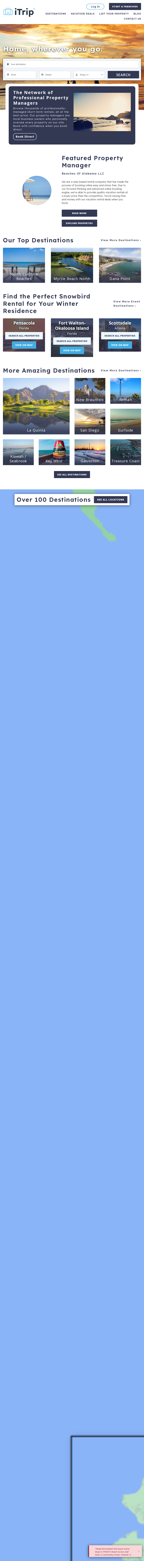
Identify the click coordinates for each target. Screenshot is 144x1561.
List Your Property (114, 13)
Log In (95, 6)
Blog (137, 13)
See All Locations (110, 499)
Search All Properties (24, 335)
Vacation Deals (82, 13)
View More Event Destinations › (126, 303)
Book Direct (25, 136)
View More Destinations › (121, 240)
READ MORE (79, 213)
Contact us (132, 18)
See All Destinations (72, 474)
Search (123, 74)
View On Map (24, 345)
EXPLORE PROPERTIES (79, 223)
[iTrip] (19, 11)
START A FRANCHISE (125, 6)
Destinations (55, 13)
